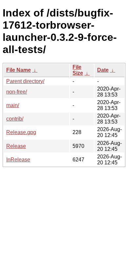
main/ (12, 105)
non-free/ (16, 92)
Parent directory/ (25, 81)
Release (16, 146)
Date (103, 70)
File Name (18, 70)
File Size (78, 70)
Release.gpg (21, 132)
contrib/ (14, 119)
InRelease (18, 159)
